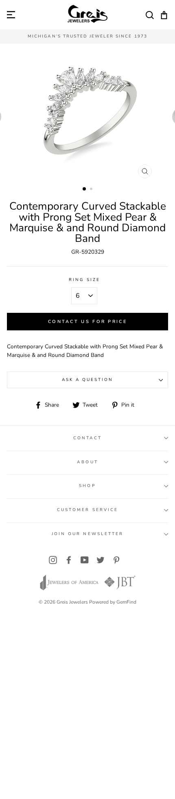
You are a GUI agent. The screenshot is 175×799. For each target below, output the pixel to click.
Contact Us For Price (87, 322)
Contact (87, 438)
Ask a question (88, 380)
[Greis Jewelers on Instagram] (53, 560)
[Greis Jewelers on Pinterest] (116, 560)
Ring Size (84, 280)
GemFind (126, 602)
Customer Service (87, 510)
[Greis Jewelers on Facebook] (69, 560)
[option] (87, 36)
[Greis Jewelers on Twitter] (100, 560)
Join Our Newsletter (87, 534)
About (87, 462)
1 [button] (85, 189)
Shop (87, 486)
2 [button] (92, 190)
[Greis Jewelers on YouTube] (85, 560)
